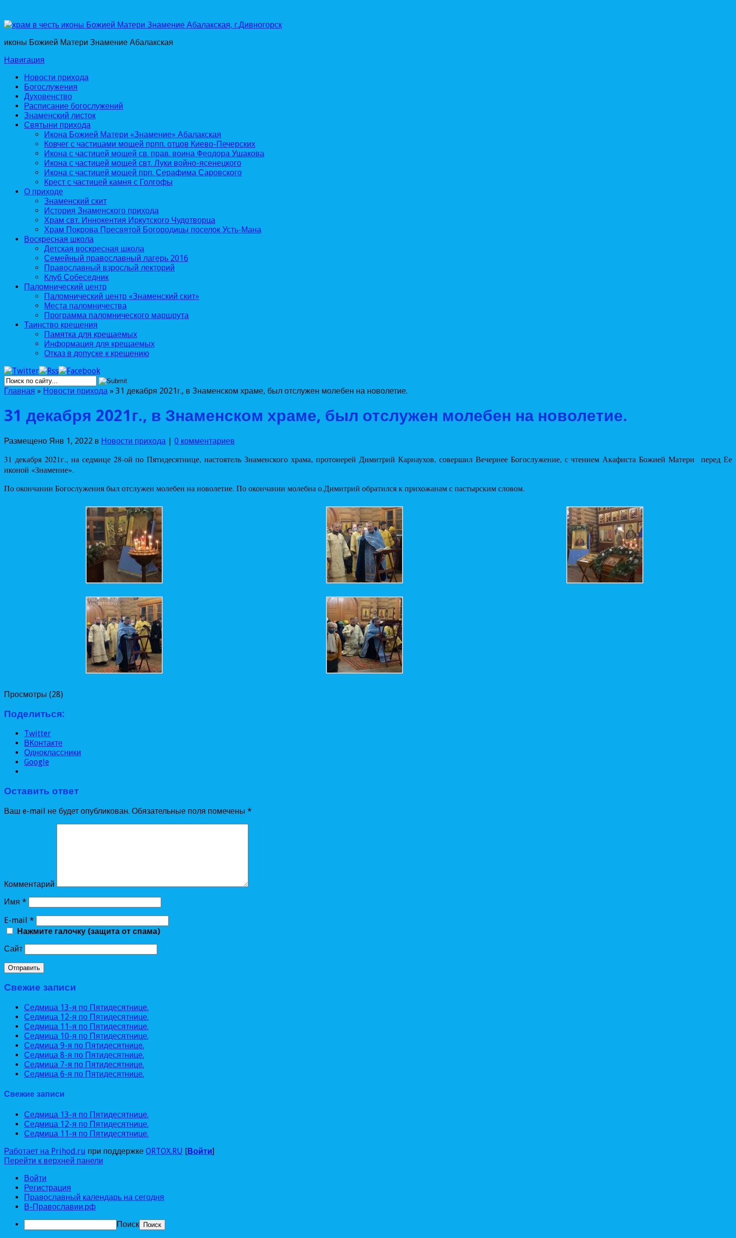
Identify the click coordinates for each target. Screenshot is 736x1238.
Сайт (13, 949)
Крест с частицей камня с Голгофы (108, 182)
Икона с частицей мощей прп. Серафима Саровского (143, 172)
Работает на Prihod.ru (45, 1151)
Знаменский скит (75, 201)
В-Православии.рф (60, 1206)
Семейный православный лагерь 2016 (116, 258)
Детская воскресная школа (94, 248)
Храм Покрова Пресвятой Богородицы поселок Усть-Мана (152, 229)
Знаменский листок (60, 115)
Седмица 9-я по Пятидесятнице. (84, 1045)
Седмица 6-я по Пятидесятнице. (84, 1074)
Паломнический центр (65, 286)
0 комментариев (204, 441)
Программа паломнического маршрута (116, 315)
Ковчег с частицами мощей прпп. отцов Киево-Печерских (149, 144)
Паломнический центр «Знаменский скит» (121, 296)
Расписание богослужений (73, 106)
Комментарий (29, 884)
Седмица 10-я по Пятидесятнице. (86, 1036)
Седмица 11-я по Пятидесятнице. (86, 1026)
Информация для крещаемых (99, 344)
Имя (15, 901)
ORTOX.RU (164, 1151)
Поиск (128, 1224)
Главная (19, 391)
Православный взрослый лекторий (109, 267)
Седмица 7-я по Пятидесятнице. (84, 1064)
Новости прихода (56, 77)
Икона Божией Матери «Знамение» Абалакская (132, 134)
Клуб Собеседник (76, 277)
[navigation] (368, 1201)
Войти (199, 1151)
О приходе (43, 191)
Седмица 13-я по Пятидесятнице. (86, 1007)
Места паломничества (85, 306)
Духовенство (48, 96)
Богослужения (51, 87)
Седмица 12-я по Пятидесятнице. (86, 1017)
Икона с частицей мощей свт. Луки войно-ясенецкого (142, 163)
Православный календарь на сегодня (94, 1197)
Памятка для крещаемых (90, 334)
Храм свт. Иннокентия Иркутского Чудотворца (129, 220)
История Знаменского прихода (101, 210)
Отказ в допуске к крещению (96, 353)
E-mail (19, 920)
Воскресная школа (59, 239)
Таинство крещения (61, 325)
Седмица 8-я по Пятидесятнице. (84, 1055)
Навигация (24, 60)
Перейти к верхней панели (53, 1160)
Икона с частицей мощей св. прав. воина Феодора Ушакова (154, 153)
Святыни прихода (57, 125)
